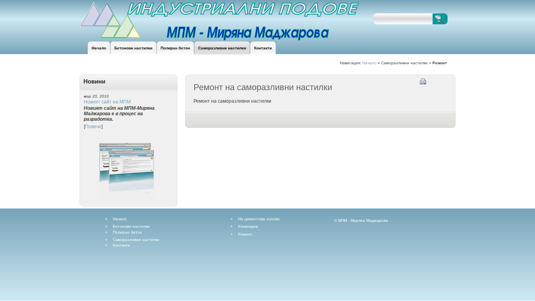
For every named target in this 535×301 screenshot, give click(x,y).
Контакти (121, 245)
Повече (93, 126)
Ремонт (245, 234)
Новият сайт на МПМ (107, 102)
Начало (369, 63)
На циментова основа (259, 219)
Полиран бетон (127, 232)
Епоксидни (248, 226)
